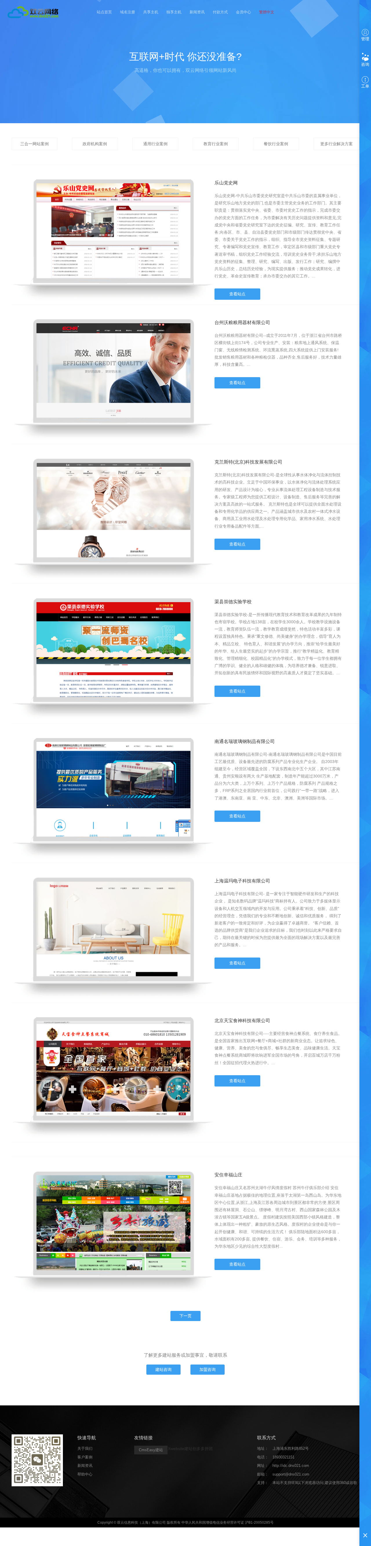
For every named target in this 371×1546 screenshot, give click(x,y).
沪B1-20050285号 (259, 1522)
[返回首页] (34, 11)
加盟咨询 (207, 1369)
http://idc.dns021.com (290, 1465)
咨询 (365, 64)
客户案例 (84, 1457)
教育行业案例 (215, 143)
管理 (365, 39)
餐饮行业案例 (276, 143)
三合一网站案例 (34, 143)
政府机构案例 (95, 143)
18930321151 (283, 1457)
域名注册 (127, 12)
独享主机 (173, 12)
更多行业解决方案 (336, 143)
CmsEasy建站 (151, 1450)
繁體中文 (266, 12)
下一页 (185, 1316)
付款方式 (220, 12)
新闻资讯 (197, 12)
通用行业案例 (155, 143)
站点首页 (104, 12)
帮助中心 (84, 1474)
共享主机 (150, 12)
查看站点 (237, 294)
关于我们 (84, 1448)
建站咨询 (163, 1369)
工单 (365, 86)
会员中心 (243, 12)
